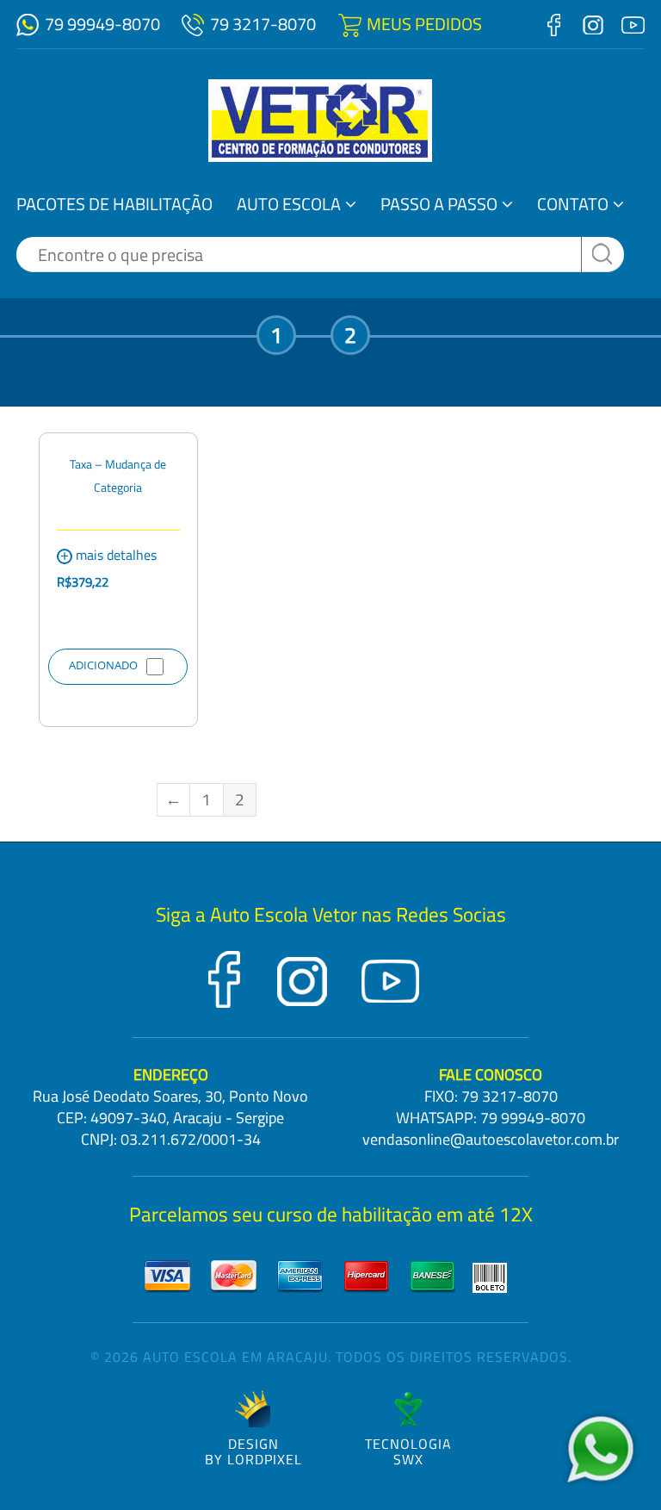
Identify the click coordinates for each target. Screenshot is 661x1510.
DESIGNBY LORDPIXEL (253, 1450)
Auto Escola (289, 203)
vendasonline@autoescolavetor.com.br (490, 1139)
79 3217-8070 (263, 23)
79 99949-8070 (102, 23)
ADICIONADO (103, 665)
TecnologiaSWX (408, 1450)
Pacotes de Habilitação (114, 203)
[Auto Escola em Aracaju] (320, 120)
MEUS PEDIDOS (424, 23)
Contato (572, 203)
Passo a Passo (438, 203)
